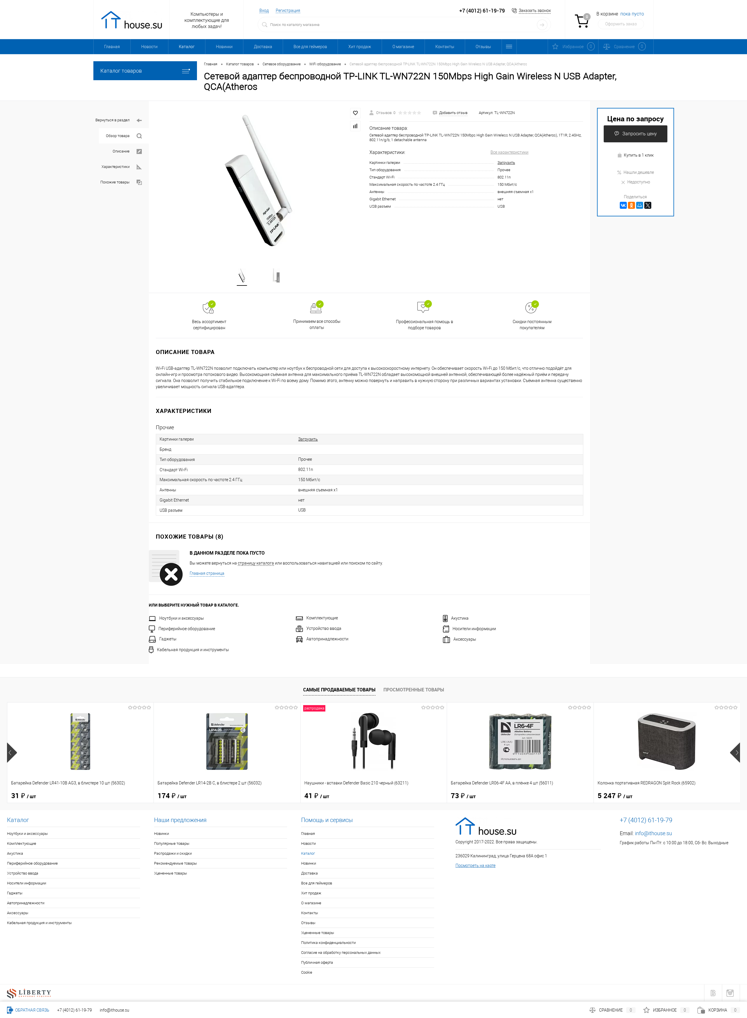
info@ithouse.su (653, 833)
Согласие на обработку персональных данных (341, 952)
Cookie (306, 972)
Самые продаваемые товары (339, 689)
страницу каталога (256, 563)
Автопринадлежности (327, 639)
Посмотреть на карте (475, 865)
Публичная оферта (317, 962)
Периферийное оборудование (186, 628)
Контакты (444, 46)
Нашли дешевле (639, 172)
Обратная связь (31, 1010)
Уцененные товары (170, 873)
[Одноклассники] (631, 205)
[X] (647, 205)
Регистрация (288, 10)
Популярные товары (171, 843)
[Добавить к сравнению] (355, 126)
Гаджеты (168, 639)
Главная (112, 46)
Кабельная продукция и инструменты (193, 649)
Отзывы (483, 46)
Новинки (224, 46)
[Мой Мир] (639, 205)
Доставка (263, 46)
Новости (149, 46)
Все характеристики (509, 152)
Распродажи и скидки (173, 853)
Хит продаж (359, 46)
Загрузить (506, 162)
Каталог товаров (121, 71)
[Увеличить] (259, 180)
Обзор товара (118, 136)
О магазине (403, 46)
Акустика (460, 618)
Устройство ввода (323, 628)
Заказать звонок (535, 10)
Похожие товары (115, 182)
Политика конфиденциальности (328, 942)
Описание (121, 151)
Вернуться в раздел (112, 120)
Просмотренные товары (413, 689)
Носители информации (474, 628)
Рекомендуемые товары (175, 863)
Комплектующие (322, 618)
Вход (264, 10)
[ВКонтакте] (623, 205)
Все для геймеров (310, 46)
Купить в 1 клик (639, 155)
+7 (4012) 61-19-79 (74, 1010)
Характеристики (116, 166)
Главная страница (207, 573)
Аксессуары (464, 639)
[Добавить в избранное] (355, 113)
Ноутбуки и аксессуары (181, 618)
